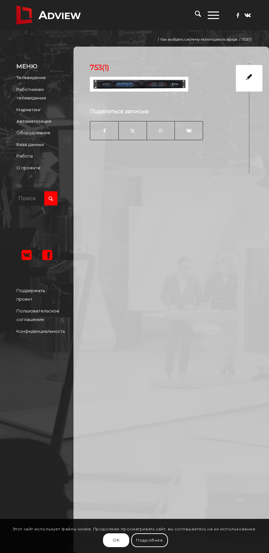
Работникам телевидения (31, 93)
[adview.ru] (48, 15)
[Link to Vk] (248, 15)
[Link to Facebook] (238, 15)
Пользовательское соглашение (36, 315)
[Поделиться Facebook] (104, 130)
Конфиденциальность (36, 331)
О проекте (28, 167)
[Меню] (210, 15)
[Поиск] (194, 15)
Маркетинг (28, 109)
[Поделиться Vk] (189, 130)
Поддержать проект (30, 295)
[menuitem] (194, 15)
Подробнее (149, 540)
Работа (24, 156)
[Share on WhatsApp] (161, 130)
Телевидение (31, 77)
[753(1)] (249, 78)
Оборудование (33, 132)
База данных (30, 144)
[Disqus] (176, 264)
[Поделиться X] (133, 130)
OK (116, 540)
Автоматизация (33, 121)
